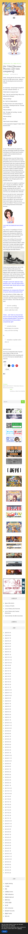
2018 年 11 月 (8, 758)
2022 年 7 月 (8, 638)
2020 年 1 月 (8, 720)
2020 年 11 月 (8, 692)
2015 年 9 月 (8, 861)
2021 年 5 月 (8, 676)
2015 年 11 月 (8, 856)
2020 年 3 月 (8, 714)
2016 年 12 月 (8, 821)
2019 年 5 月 (8, 741)
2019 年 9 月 (8, 731)
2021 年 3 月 (8, 681)
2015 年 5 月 (8, 872)
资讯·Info (7, 916)
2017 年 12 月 (8, 788)
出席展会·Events (9, 891)
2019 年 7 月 (8, 736)
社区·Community (9, 908)
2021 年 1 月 (8, 687)
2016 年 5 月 (8, 840)
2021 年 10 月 (8, 662)
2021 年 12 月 (8, 657)
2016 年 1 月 (8, 851)
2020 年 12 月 (8, 690)
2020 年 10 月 (8, 695)
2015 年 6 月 (8, 870)
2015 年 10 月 (8, 859)
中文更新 (7, 886)
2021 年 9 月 (8, 665)
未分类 (6, 905)
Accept (4, 931)
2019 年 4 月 (8, 744)
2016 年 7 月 (8, 834)
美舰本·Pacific (17, 63)
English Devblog (9, 883)
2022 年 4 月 (8, 646)
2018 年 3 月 (8, 780)
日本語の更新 (8, 902)
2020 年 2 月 (8, 717)
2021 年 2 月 (8, 684)
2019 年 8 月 (8, 733)
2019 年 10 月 (8, 728)
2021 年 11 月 (8, 660)
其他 (6, 889)
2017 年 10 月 (8, 793)
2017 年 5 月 (8, 807)
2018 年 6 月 (8, 771)
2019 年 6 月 (8, 739)
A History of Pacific (9, 606)
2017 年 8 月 (8, 799)
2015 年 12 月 (8, 853)
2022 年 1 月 (8, 654)
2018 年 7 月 (8, 769)
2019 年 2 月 (8, 750)
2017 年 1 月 (8, 818)
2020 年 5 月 (8, 709)
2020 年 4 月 (8, 711)
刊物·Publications (9, 894)
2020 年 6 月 (8, 706)
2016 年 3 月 (8, 845)
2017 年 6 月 (8, 804)
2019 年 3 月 (8, 747)
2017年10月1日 (14, 74)
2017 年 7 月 (8, 801)
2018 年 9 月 (8, 763)
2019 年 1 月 (8, 752)
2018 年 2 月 (8, 782)
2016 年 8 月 (8, 831)
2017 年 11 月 (8, 791)
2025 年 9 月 (8, 632)
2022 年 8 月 (8, 635)
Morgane (6, 74)
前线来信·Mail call (8, 63)
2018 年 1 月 (8, 785)
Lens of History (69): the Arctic (12, 608)
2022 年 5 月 (8, 643)
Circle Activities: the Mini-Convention (14, 615)
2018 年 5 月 (8, 774)
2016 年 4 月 (8, 842)
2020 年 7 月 (8, 703)
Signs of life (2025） (10, 603)
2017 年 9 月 (8, 796)
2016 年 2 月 (8, 848)
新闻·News (7, 899)
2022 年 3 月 (8, 649)
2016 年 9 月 (8, 829)
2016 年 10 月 (8, 826)
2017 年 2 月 (8, 815)
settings (20, 928)
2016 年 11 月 (8, 823)
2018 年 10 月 (8, 761)
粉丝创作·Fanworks (10, 910)
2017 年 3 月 (8, 812)
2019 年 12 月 (8, 722)
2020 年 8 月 (8, 701)
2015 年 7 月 (8, 867)
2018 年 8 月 (8, 766)
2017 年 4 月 (8, 810)
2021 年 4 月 (8, 679)
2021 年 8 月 (8, 668)
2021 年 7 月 (8, 670)
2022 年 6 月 (8, 641)
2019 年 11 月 (8, 725)
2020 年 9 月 (8, 698)
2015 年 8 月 (8, 864)
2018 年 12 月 (8, 755)
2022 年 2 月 (8, 651)
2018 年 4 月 (8, 777)
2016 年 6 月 (8, 837)
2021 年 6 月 (8, 673)
